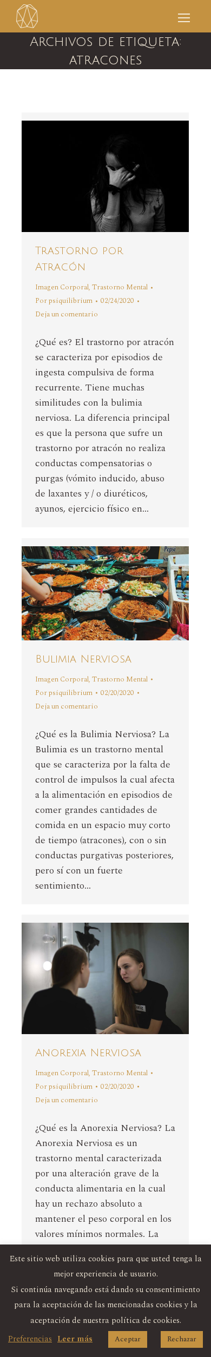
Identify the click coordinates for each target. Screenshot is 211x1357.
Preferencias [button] (30, 1339)
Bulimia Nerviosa (83, 659)
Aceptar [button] (128, 1339)
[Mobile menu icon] (184, 16)
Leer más (75, 1339)
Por (64, 300)
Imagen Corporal (62, 287)
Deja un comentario (66, 314)
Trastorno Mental (120, 287)
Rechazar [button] (181, 1339)
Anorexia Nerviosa (88, 1053)
